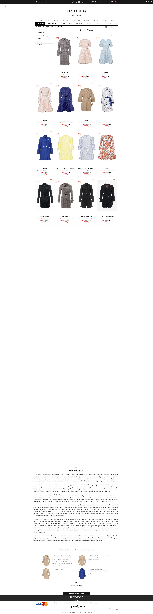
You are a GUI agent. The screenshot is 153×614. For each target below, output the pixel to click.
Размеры (77, 20)
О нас (105, 20)
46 (65, 165)
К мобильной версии (76, 593)
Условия (86, 20)
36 (65, 405)
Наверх (4, 6)
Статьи (113, 20)
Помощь (96, 20)
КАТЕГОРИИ (39, 32)
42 (65, 69)
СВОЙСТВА (39, 44)
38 (107, 117)
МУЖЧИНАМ (49, 23)
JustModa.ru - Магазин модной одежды (80, 612)
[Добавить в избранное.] (70, 35)
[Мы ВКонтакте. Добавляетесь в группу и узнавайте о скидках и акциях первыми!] (82, 2)
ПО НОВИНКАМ (112, 27)
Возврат (56, 20)
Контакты (66, 20)
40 (63, 69)
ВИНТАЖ (99, 23)
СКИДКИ (79, 23)
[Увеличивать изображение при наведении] (106, 27)
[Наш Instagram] (79, 2)
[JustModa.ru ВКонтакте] (84, 606)
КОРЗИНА (112, 1)
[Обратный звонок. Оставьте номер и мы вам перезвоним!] (76, 7)
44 (86, 69)
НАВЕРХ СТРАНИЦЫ (76, 585)
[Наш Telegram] (73, 2)
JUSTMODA (76, 597)
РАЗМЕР (39, 38)
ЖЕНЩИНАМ (39, 23)
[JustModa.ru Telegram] (74, 606)
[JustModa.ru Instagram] (81, 606)
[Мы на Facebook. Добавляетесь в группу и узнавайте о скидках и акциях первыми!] (69, 2)
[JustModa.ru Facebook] (71, 606)
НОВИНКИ (69, 23)
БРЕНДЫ (89, 23)
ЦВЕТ (38, 41)
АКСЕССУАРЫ (59, 23)
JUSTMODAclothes (76, 13)
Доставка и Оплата (43, 20)
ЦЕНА (38, 29)
